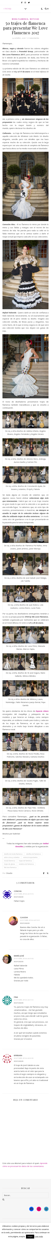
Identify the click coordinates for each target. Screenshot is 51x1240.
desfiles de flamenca (33, 854)
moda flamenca (9, 861)
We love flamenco (10, 867)
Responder (18, 897)
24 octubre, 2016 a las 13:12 (23, 1000)
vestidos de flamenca (26, 864)
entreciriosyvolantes (30, 857)
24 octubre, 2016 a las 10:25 (30, 920)
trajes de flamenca (25, 861)
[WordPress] (46, 1209)
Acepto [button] (30, 1236)
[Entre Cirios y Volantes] (7, 9)
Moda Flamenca (20, 19)
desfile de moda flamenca (13, 854)
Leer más (39, 1236)
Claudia (9, 873)
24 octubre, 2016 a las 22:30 (23, 1058)
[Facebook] (31, 1209)
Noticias (34, 19)
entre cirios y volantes (11, 857)
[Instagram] (39, 1209)
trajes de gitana (9, 864)
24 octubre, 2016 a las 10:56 (23, 958)
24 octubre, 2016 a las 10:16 (23, 894)
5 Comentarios (33, 38)
